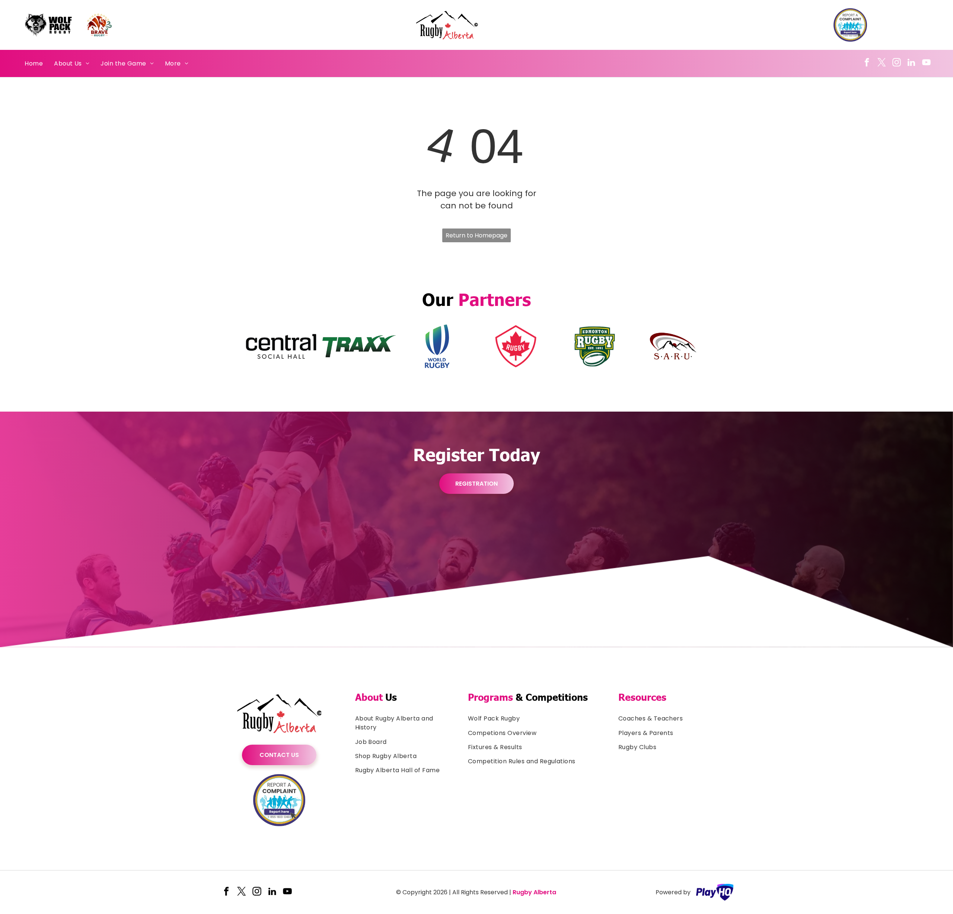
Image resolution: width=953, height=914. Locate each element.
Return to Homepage (476, 235)
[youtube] (926, 63)
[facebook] (866, 63)
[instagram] (896, 63)
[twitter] (881, 63)
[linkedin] (911, 63)
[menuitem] (33, 63)
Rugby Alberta (534, 892)
